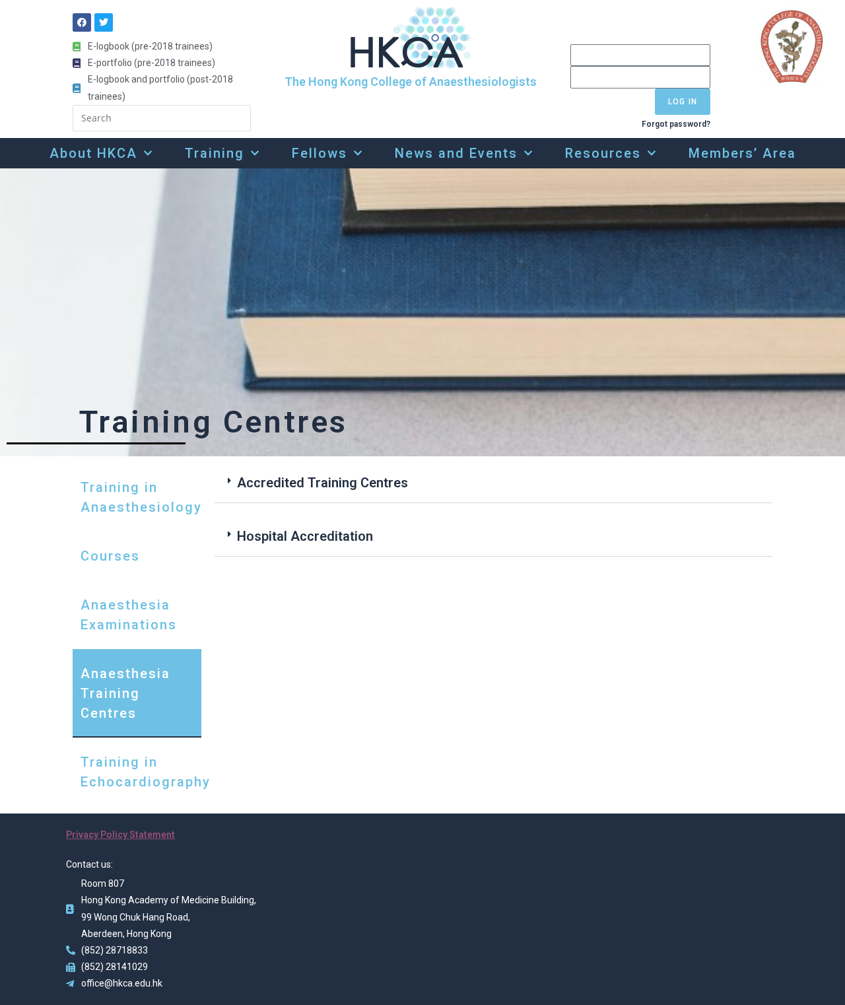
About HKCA (93, 153)
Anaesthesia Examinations (129, 615)
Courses (110, 556)
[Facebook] (82, 22)
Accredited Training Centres (322, 483)
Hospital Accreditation (305, 536)
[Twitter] (103, 22)
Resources (603, 153)
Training (214, 153)
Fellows (319, 153)
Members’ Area (742, 153)
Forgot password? (676, 124)
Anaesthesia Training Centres (125, 693)
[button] (493, 483)
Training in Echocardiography (141, 772)
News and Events (456, 153)
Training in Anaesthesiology (141, 497)
